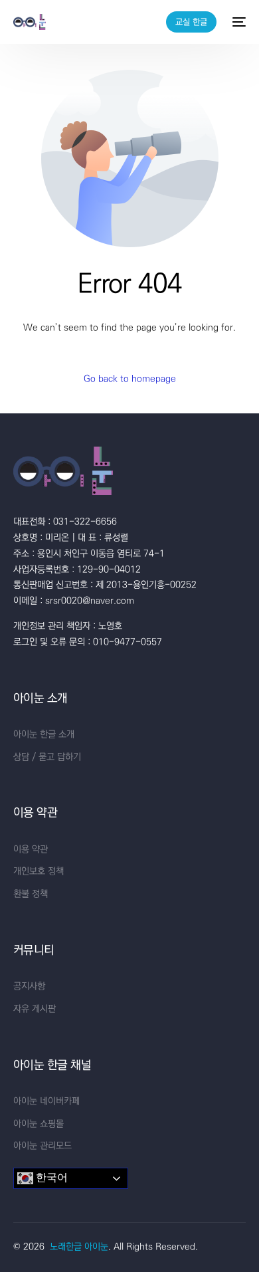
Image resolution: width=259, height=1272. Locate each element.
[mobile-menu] (238, 22)
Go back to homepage (130, 378)
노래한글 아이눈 (79, 1246)
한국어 (50, 1178)
